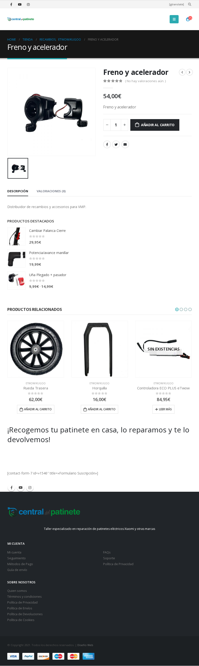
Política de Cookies (20, 620)
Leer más (165, 409)
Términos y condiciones (24, 597)
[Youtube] (19, 4)
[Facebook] (11, 4)
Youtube (20, 487)
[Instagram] (28, 4)
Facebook (107, 144)
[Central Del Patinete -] (20, 19)
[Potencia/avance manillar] (16, 258)
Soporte (109, 558)
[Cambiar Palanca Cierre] (16, 236)
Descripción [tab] (17, 191)
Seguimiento (16, 558)
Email (125, 144)
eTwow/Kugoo (36, 383)
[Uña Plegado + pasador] (16, 281)
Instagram (29, 487)
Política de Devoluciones (25, 614)
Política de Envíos (19, 608)
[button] (177, 309)
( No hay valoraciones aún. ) (145, 81)
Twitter (116, 144)
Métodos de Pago (20, 564)
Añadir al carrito (157, 125)
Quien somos (17, 591)
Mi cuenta (14, 552)
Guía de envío (17, 570)
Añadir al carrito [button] (38, 409)
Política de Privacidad (118, 564)
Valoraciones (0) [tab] (51, 191)
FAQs (107, 552)
